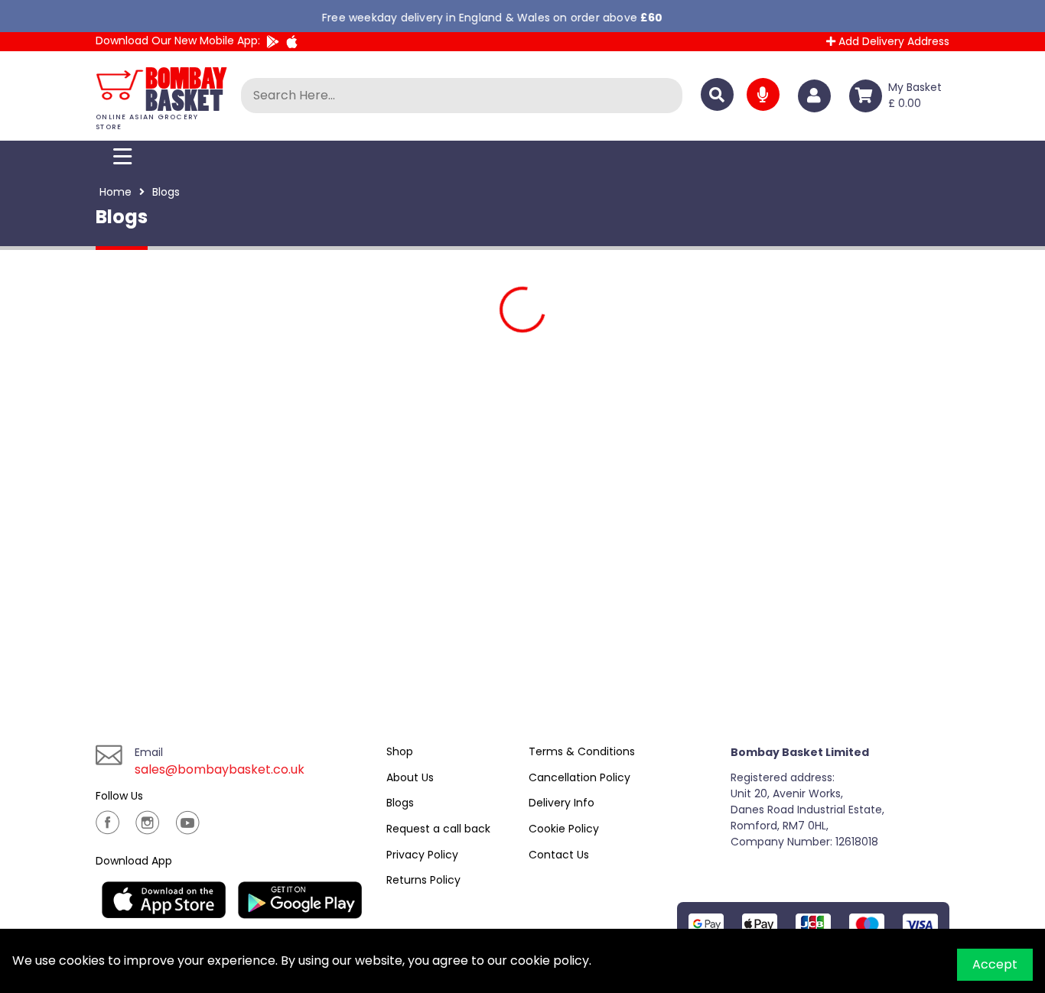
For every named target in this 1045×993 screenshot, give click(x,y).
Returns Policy (423, 880)
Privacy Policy (422, 854)
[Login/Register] (817, 96)
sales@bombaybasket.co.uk (219, 769)
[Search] (717, 94)
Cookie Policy (564, 828)
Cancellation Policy (579, 777)
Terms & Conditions (582, 751)
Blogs (400, 802)
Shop (399, 751)
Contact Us (559, 854)
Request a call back (438, 828)
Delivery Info (561, 802)
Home (115, 192)
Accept (994, 964)
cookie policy (549, 960)
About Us (410, 777)
